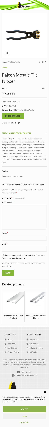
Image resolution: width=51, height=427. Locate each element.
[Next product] (45, 62)
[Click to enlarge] (7, 53)
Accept (24, 409)
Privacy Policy (24, 422)
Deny (24, 416)
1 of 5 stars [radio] (16, 198)
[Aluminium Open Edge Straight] (13, 302)
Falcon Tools (15, 62)
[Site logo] (24, 5)
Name (5, 232)
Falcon (4, 67)
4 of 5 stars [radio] (22, 198)
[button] (45, 392)
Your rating (7, 198)
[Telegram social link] (19, 123)
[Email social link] (12, 123)
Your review (7, 202)
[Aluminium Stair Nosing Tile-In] (35, 302)
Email (4, 243)
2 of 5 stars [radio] (18, 198)
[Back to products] (42, 62)
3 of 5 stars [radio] (20, 198)
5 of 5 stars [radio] (24, 198)
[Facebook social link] (9, 123)
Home (4, 62)
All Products (18, 110)
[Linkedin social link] (15, 123)
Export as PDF (14, 116)
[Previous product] (39, 62)
